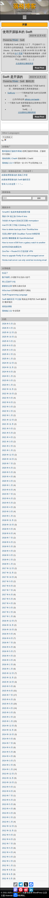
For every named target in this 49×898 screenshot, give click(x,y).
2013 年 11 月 (8, 778)
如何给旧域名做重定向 (12, 247)
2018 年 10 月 (8, 525)
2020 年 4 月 (7, 476)
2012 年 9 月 (7, 835)
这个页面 (19, 53)
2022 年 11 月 (8, 389)
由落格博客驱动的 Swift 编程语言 (16, 179)
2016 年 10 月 (8, 629)
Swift (22, 40)
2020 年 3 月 (7, 481)
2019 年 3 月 (7, 511)
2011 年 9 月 (7, 870)
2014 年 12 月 (8, 726)
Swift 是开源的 (13, 77)
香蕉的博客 (7, 306)
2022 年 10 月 (8, 393)
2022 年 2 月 (7, 411)
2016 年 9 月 (7, 634)
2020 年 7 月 (7, 463)
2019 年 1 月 (7, 516)
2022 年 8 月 (7, 402)
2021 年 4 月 (7, 437)
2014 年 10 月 (8, 734)
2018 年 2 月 (7, 559)
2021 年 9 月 (7, 428)
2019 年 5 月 (7, 503)
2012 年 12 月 (8, 826)
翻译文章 (30, 81)
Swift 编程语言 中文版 (11, 299)
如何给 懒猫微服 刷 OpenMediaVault (17, 238)
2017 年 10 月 (8, 577)
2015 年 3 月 (7, 712)
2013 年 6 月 (7, 800)
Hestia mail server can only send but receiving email (24, 260)
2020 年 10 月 (8, 459)
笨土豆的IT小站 (9, 282)
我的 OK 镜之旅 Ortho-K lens (14, 216)
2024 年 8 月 (7, 372)
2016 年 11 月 (8, 625)
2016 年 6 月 (7, 647)
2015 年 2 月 (7, 717)
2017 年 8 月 (7, 586)
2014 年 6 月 (7, 747)
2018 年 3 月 (7, 555)
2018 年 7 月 (7, 538)
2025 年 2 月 (7, 354)
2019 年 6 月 (7, 498)
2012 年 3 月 (7, 857)
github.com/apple (32, 99)
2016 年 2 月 (7, 664)
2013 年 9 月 (7, 787)
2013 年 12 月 (8, 774)
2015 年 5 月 (7, 704)
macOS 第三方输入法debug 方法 (16, 225)
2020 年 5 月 (7, 472)
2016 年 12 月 (8, 621)
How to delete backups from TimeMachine (20, 229)
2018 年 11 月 (8, 520)
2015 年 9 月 (7, 686)
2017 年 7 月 (7, 590)
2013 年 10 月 (8, 782)
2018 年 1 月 (7, 564)
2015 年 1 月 (7, 721)
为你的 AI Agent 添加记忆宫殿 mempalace (20, 221)
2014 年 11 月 (8, 730)
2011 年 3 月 (7, 878)
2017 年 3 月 (7, 607)
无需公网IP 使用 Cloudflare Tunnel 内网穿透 (21, 234)
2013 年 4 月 (7, 808)
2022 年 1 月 (7, 415)
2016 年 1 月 (7, 669)
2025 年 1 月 (7, 359)
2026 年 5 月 (7, 324)
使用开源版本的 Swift (17, 32)
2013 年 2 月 (7, 817)
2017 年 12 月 (8, 568)
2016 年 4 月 (7, 656)
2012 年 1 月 (7, 865)
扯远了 (5, 273)
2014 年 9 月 (7, 739)
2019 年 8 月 (7, 490)
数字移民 (6, 277)
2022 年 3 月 (7, 407)
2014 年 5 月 (7, 752)
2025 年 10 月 (8, 337)
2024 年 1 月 (7, 376)
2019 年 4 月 (7, 507)
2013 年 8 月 (7, 791)
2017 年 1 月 (7, 616)
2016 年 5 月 (7, 651)
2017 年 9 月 (7, 581)
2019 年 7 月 (7, 494)
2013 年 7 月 (7, 795)
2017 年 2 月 (7, 612)
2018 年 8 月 (7, 533)
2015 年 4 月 (7, 708)
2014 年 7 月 (7, 743)
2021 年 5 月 (7, 433)
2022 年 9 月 (7, 398)
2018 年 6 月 (7, 542)
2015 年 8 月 (7, 691)
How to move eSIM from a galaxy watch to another (23, 242)
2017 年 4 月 (7, 603)
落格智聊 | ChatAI (9, 158)
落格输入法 (7, 311)
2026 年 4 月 (7, 328)
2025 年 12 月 (8, 332)
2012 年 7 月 (7, 843)
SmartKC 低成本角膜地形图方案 (16, 212)
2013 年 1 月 (7, 822)
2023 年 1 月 (7, 385)
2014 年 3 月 (7, 760)
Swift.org (11, 93)
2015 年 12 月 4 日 (37, 35)
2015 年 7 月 (7, 695)
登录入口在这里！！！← (12, 184)
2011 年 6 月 (7, 874)
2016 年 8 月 (7, 638)
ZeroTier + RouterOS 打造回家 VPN (17, 251)
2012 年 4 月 (7, 852)
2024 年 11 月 (8, 367)
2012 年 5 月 (7, 848)
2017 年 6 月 (7, 594)
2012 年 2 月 (7, 861)
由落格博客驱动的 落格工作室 (15, 175)
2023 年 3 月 (7, 380)
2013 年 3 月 (7, 813)
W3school (6, 290)
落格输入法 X (8, 163)
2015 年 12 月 (8, 673)
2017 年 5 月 (7, 599)
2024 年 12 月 (8, 363)
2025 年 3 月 (7, 350)
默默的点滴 (7, 286)
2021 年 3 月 (7, 441)
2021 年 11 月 (8, 424)
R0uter (15, 40)
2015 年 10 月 (8, 682)
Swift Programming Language (14, 295)
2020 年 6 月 (7, 468)
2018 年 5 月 (7, 546)
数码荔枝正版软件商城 (12, 151)
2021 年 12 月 (8, 420)
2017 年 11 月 (8, 573)
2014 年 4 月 (7, 756)
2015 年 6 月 (7, 699)
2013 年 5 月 (7, 804)
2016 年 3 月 (7, 660)
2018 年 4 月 (7, 551)
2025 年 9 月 (7, 341)
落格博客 (24, 6)
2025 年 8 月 (7, 345)
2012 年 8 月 (7, 839)
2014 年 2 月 (7, 765)
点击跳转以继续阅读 (24, 63)
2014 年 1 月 (7, 769)
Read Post (39, 68)
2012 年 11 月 (8, 830)
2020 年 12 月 (8, 455)
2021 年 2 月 (7, 446)
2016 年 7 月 (7, 642)
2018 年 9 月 (7, 529)
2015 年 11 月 (8, 677)
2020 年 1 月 (7, 485)
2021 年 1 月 (7, 450)
